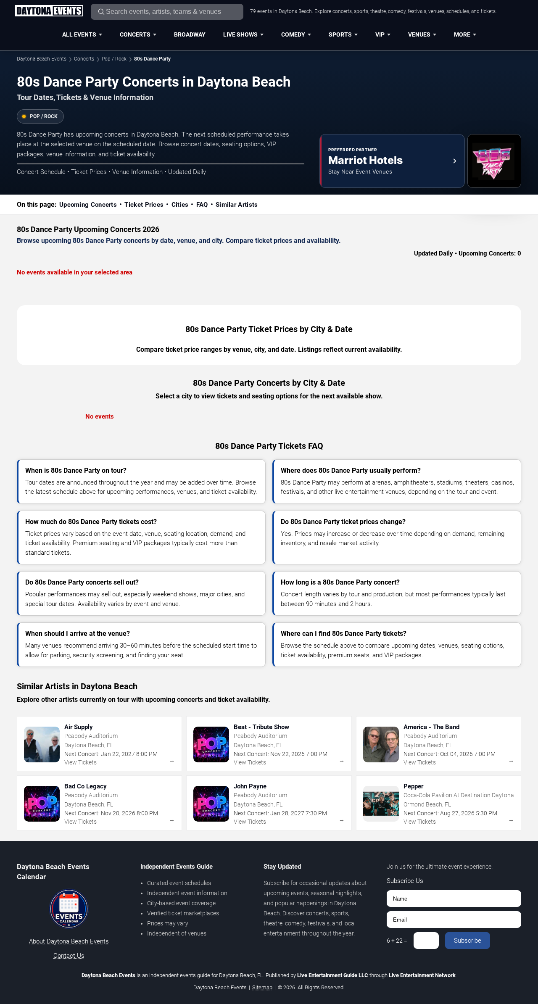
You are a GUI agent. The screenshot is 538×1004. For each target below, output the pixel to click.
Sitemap (262, 987)
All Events (79, 34)
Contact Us (68, 955)
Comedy (293, 34)
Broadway (190, 34)
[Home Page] (49, 11)
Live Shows (240, 34)
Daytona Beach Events (41, 59)
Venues (419, 34)
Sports (340, 34)
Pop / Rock (114, 59)
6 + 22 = (397, 940)
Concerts (135, 34)
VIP (380, 34)
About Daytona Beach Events (69, 941)
